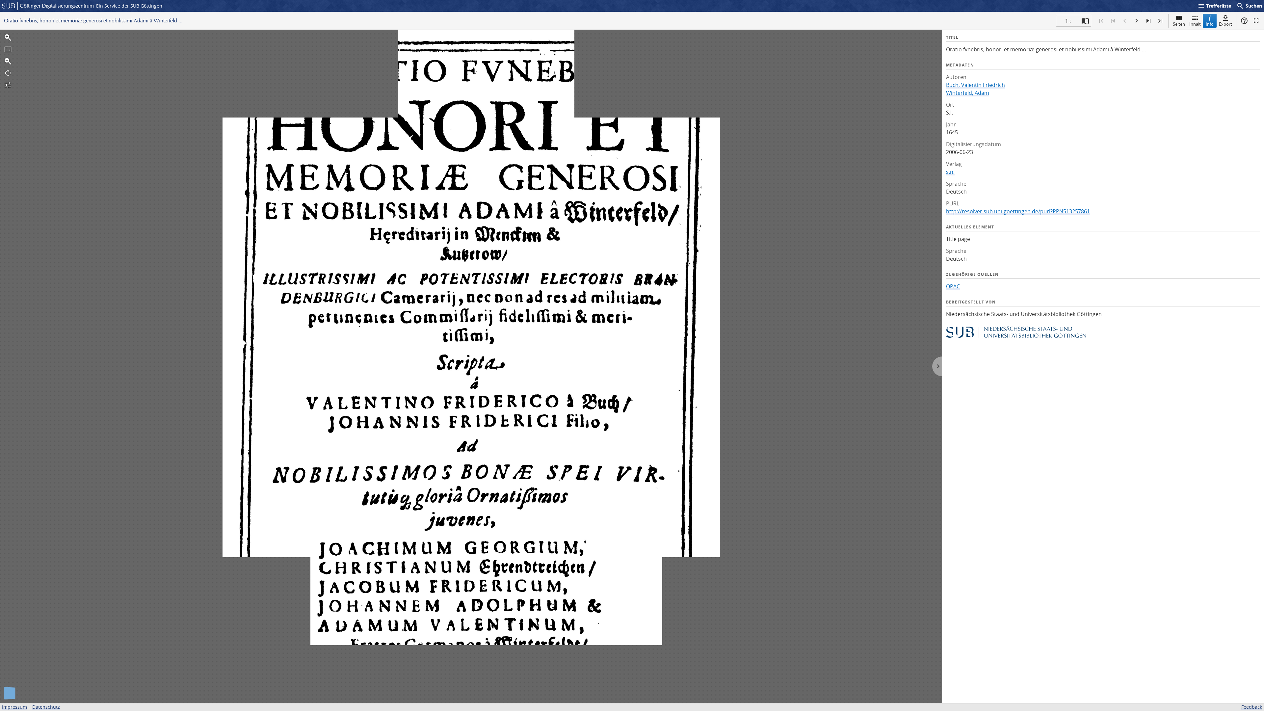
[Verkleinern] (8, 61)
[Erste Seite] (1101, 21)
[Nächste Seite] (1137, 21)
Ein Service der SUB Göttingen (129, 6)
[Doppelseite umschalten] (1085, 21)
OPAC (953, 286)
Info (1210, 24)
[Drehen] (8, 73)
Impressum (14, 707)
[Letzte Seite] (1160, 21)
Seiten (1179, 24)
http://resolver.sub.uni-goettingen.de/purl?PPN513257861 (1018, 211)
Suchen (1249, 6)
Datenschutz (46, 707)
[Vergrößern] (8, 37)
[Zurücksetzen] (8, 49)
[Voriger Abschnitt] (1113, 21)
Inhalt (1195, 24)
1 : (1068, 20)
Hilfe (1244, 21)
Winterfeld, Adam (967, 92)
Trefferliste (1214, 6)
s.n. (950, 171)
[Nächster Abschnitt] (1148, 21)
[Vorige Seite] (1125, 21)
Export (1225, 24)
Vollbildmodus (1256, 21)
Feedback (1251, 707)
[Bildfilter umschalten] (8, 85)
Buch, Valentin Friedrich (975, 85)
